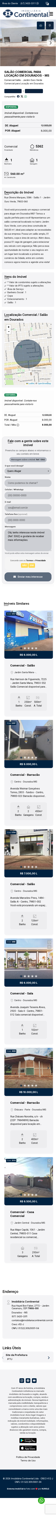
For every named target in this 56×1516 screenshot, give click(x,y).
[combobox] (28, 471)
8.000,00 (46, 130)
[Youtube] (34, 1380)
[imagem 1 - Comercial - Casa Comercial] (28, 1177)
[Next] (47, 630)
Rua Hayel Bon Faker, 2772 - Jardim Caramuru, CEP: (30, 1307)
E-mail (8, 502)
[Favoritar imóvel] (49, 614)
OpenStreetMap (44, 383)
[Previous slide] (5, 43)
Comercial (9, 80)
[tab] (41, 25)
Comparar (35, 91)
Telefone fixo (16, 514)
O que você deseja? (14, 466)
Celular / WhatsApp (14, 489)
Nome (8, 477)
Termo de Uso (28, 1460)
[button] (47, 3)
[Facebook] (28, 1380)
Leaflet (31, 383)
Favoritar (14, 91)
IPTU (9, 1359)
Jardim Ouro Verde (32, 80)
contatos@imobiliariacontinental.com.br (32, 1320)
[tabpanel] (28, 43)
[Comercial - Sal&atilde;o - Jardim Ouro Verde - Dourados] (25, 13)
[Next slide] (50, 43)
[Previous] (9, 630)
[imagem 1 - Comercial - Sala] (28, 959)
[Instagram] (21, 1380)
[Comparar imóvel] (49, 619)
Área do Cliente (10, 3)
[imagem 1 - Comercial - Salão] (28, 631)
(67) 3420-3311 (29, 3)
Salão (18, 80)
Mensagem (10, 526)
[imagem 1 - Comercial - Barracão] (28, 740)
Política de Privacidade (28, 1457)
